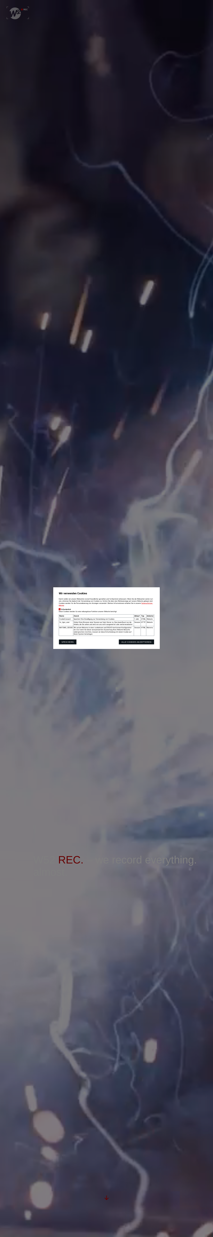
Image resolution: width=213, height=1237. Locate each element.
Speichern (68, 642)
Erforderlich (66, 609)
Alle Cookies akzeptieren (136, 642)
